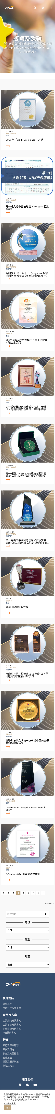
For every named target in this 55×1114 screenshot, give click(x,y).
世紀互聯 (7, 1003)
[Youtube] (35, 1085)
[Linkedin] (20, 1085)
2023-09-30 (10, 332)
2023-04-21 (10, 599)
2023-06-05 (10, 532)
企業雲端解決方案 (12, 1024)
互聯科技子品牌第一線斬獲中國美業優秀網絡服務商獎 (27, 742)
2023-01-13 (9, 866)
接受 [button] (8, 1108)
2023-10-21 (9, 265)
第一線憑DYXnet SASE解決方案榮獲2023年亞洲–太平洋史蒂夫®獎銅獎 (26, 475)
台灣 (7, 402)
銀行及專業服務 (11, 1045)
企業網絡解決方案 (12, 1020)
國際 (7, 469)
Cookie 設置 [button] (10, 1103)
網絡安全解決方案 (12, 1028)
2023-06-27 (10, 465)
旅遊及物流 (8, 1065)
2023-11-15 (9, 131)
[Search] (45, 914)
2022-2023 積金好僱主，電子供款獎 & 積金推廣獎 (26, 341)
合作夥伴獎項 (10, 801)
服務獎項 (9, 401)
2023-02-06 (10, 799)
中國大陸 (9, 202)
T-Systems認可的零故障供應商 (23, 874)
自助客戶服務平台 (12, 1008)
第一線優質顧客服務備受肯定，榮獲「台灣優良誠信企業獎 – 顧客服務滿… (27, 408)
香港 (7, 135)
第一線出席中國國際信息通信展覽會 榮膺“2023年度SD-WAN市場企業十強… (27, 542)
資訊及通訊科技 (11, 1061)
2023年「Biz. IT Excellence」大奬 (24, 139)
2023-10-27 (9, 198)
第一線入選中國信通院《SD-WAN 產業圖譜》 (27, 208)
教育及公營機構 (11, 1053)
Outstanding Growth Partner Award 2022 (25, 809)
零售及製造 (8, 1049)
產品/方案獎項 (11, 133)
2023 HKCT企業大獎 (17, 607)
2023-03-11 (9, 665)
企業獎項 (9, 334)
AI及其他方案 (9, 1032)
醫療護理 (7, 1057)
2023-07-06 (9, 398)
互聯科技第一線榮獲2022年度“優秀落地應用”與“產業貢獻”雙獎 (27, 675)
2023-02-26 (10, 732)
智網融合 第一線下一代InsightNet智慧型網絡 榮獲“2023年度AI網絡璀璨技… (27, 274)
